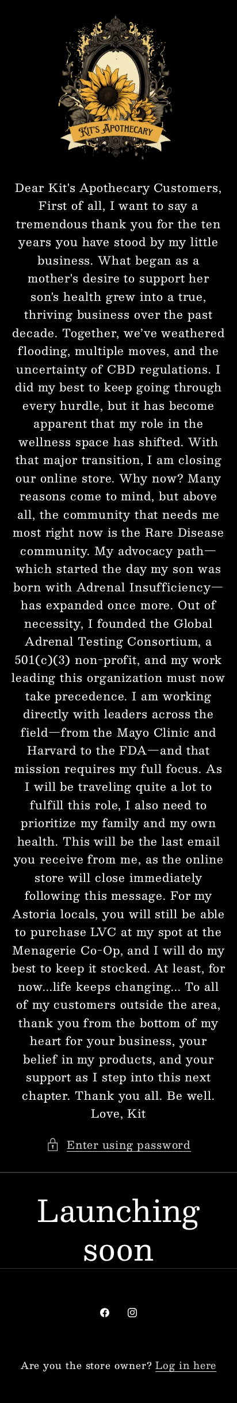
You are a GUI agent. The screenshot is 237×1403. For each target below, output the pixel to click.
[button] (119, 1144)
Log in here (185, 1365)
